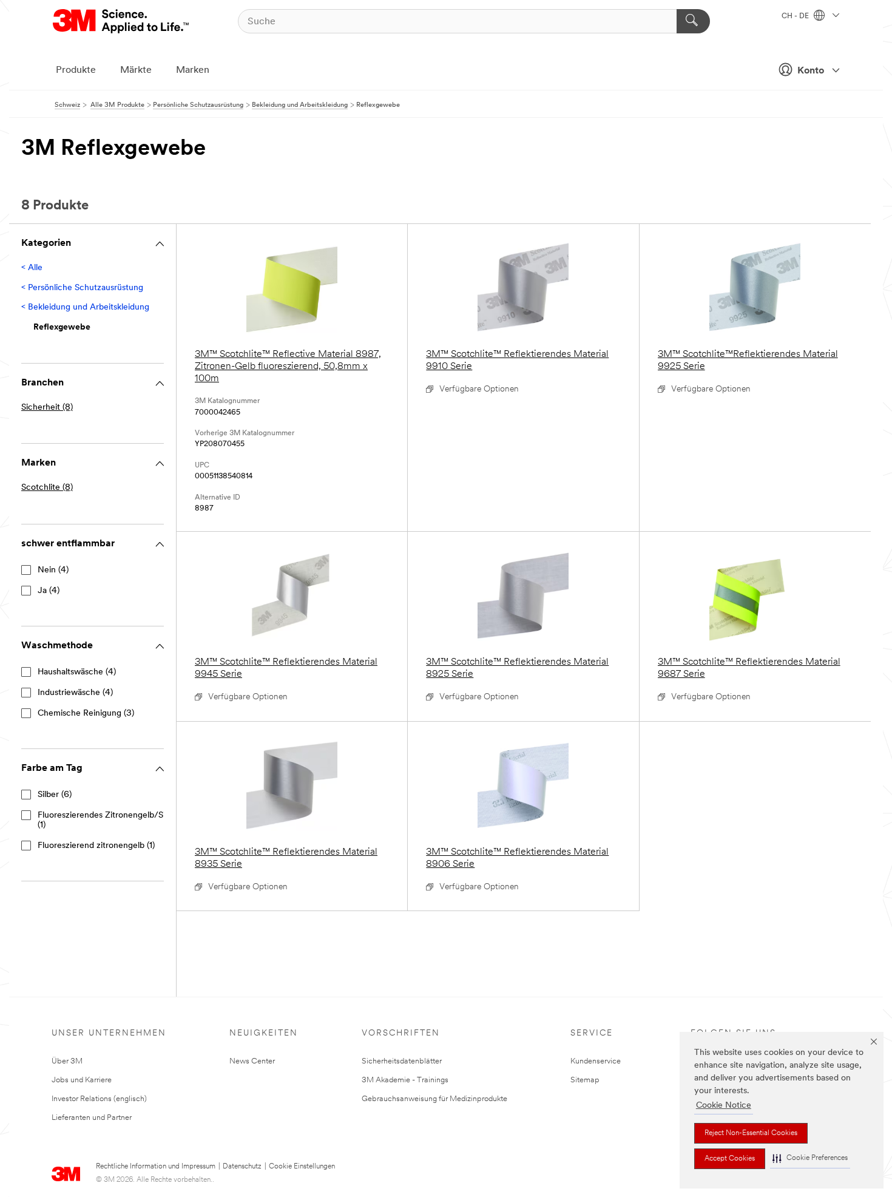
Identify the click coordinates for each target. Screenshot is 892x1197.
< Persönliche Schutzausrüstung (82, 288)
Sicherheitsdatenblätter (402, 1061)
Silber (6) (55, 794)
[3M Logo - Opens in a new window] (122, 21)
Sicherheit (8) (47, 407)
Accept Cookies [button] (729, 1158)
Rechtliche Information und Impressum (155, 1166)
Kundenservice (595, 1061)
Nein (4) (53, 570)
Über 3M (67, 1061)
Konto (810, 71)
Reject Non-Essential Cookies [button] (750, 1133)
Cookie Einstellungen (302, 1166)
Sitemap (585, 1080)
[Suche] (693, 21)
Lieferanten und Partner (92, 1118)
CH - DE (796, 16)
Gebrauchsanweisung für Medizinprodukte (434, 1099)
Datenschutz (242, 1166)
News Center (252, 1061)
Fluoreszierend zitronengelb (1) (96, 845)
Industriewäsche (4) (75, 692)
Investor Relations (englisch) (99, 1099)
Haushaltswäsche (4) (77, 672)
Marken (192, 70)
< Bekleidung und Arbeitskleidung (85, 307)
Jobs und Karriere (82, 1080)
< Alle (31, 268)
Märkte (136, 70)
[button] (810, 1158)
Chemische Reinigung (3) (86, 713)
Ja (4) (48, 590)
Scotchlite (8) (47, 487)
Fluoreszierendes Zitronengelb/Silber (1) (109, 820)
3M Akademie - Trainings (405, 1080)
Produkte (76, 70)
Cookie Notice (723, 1105)
